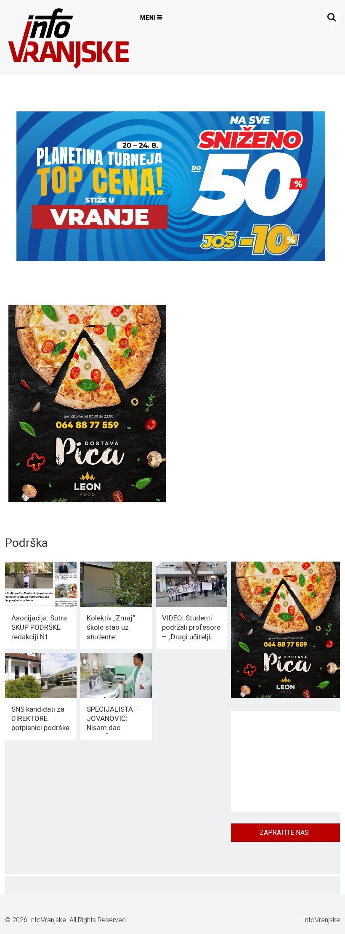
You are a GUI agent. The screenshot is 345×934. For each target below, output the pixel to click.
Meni (148, 17)
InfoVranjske (47, 920)
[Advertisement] (285, 762)
